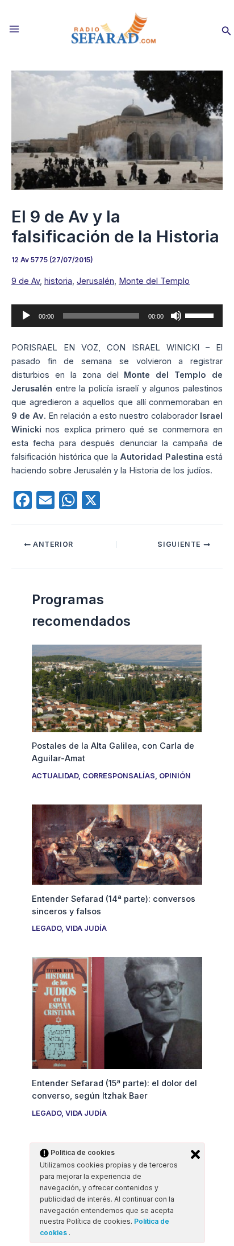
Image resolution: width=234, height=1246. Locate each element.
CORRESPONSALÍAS (118, 775)
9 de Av (25, 281)
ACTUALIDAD (55, 775)
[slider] (201, 314)
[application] (117, 315)
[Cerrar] (195, 1154)
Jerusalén (95, 281)
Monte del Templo (154, 281)
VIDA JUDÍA (86, 928)
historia (58, 281)
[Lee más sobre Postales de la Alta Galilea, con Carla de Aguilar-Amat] (117, 688)
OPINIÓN (175, 775)
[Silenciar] (176, 315)
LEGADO (46, 928)
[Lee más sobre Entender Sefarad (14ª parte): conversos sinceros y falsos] (117, 844)
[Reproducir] (26, 315)
